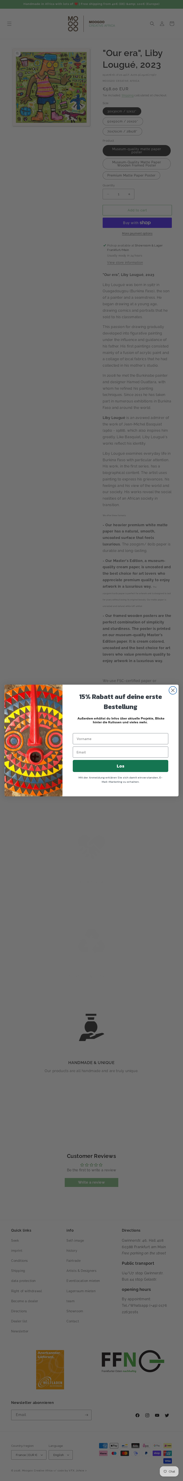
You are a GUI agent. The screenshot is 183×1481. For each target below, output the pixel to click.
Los (120, 766)
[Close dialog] (173, 690)
